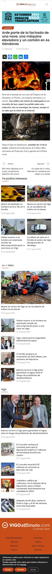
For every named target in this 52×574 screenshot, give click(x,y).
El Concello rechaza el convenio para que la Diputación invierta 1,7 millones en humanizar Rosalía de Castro (31, 450)
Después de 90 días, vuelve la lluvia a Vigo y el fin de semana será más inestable (31, 503)
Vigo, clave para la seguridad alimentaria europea (30, 339)
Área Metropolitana (14, 537)
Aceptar (8, 570)
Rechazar (20, 570)
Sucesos (8, 28)
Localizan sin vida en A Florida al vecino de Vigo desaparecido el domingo (39, 241)
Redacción (8, 49)
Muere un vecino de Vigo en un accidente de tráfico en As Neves (39, 207)
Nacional (14, 545)
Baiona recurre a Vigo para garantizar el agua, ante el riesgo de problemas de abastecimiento (29, 374)
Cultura (14, 549)
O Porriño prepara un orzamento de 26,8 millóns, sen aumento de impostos (31, 357)
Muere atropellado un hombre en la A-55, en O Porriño (13, 207)
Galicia (38, 541)
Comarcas (38, 537)
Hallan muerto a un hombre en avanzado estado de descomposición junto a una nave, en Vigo (31, 324)
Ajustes (33, 570)
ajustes (23, 564)
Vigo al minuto (38, 545)
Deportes (38, 549)
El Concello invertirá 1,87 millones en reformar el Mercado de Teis (28, 467)
